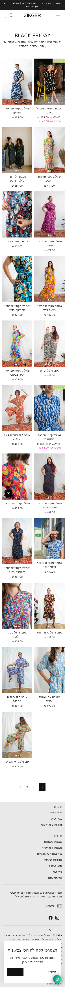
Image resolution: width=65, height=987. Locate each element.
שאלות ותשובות (53, 842)
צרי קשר (57, 872)
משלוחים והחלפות (51, 824)
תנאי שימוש (55, 866)
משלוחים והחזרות (52, 848)
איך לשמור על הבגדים (49, 854)
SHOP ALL (56, 818)
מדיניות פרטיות (53, 860)
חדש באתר (56, 812)
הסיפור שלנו (55, 878)
